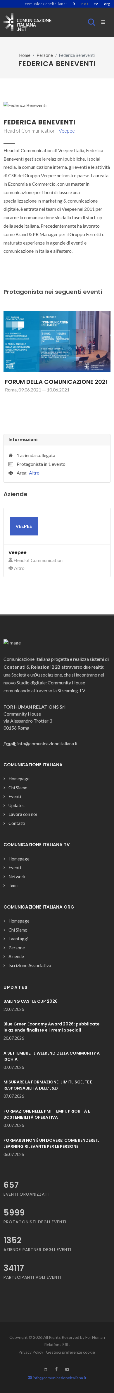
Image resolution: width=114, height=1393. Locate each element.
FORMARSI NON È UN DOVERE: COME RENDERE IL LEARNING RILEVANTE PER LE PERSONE (51, 1143)
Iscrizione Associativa (29, 965)
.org (106, 3)
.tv (95, 3)
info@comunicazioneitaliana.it (59, 1377)
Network (16, 876)
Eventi (14, 796)
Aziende (16, 956)
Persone (45, 55)
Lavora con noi (22, 814)
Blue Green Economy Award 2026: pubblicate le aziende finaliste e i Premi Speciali (52, 1027)
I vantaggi (18, 938)
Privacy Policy (30, 1352)
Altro (34, 472)
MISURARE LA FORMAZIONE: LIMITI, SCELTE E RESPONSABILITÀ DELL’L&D (48, 1085)
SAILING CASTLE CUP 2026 (31, 1001)
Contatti (16, 823)
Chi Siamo (17, 787)
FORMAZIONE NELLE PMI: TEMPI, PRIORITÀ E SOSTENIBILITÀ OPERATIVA (47, 1114)
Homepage (19, 778)
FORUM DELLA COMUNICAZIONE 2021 (56, 382)
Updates (16, 805)
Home (24, 55)
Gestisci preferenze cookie (70, 1352)
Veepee (67, 131)
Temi (13, 885)
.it (73, 3)
